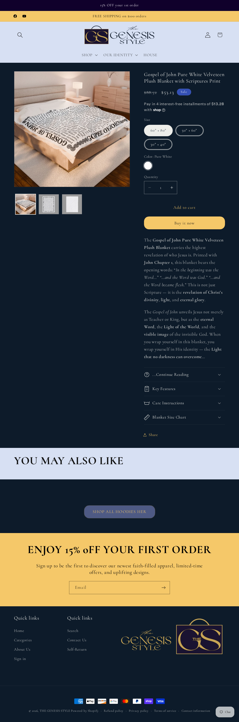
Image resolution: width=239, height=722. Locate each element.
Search (72, 630)
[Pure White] (148, 166)
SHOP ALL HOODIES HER (120, 511)
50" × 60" (189, 130)
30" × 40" (158, 144)
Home (19, 630)
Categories (23, 640)
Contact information (196, 711)
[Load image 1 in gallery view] (25, 204)
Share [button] (153, 434)
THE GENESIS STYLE (55, 711)
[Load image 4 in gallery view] (49, 204)
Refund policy (113, 711)
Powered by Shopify (84, 711)
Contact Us (77, 640)
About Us (22, 649)
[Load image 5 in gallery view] (72, 204)
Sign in (20, 658)
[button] (20, 35)
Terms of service (165, 711)
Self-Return (77, 649)
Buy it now (184, 223)
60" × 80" (158, 130)
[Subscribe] (163, 587)
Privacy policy (139, 711)
